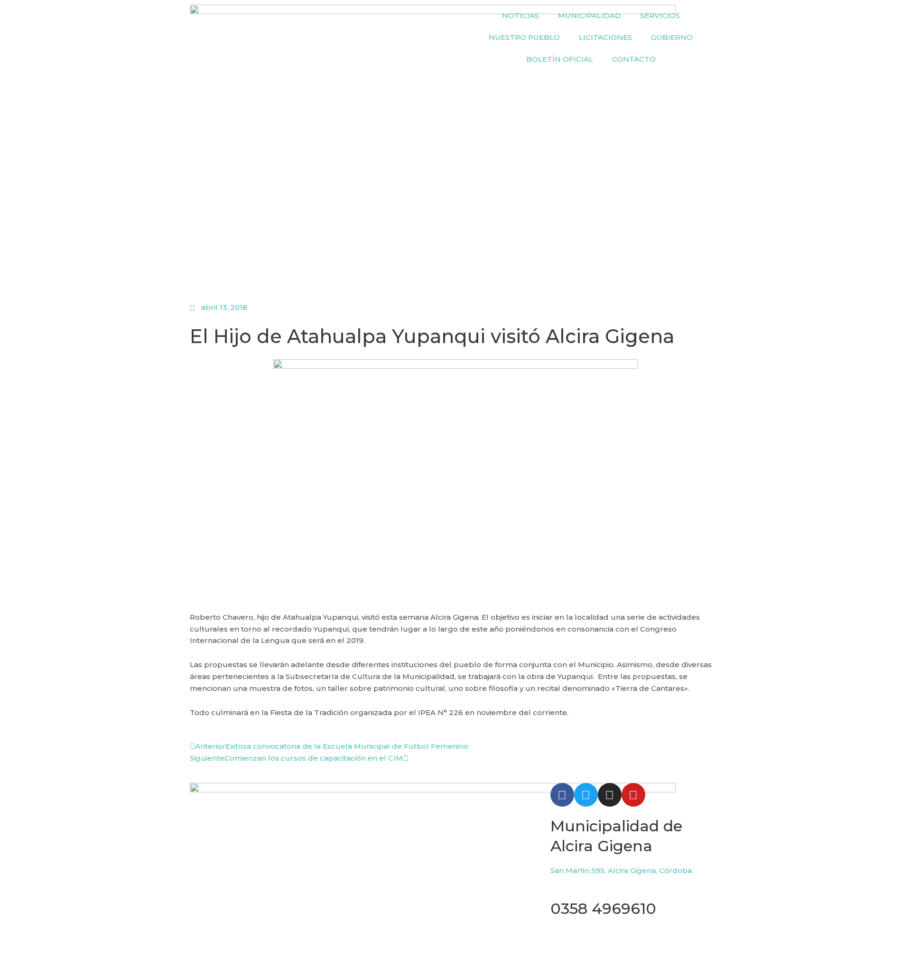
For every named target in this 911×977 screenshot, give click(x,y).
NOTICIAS (520, 15)
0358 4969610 (603, 908)
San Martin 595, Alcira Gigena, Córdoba (621, 870)
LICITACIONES (605, 37)
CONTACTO (634, 59)
